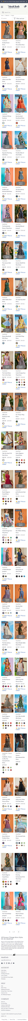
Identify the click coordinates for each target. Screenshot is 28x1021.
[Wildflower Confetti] (3, 50)
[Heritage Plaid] (17, 726)
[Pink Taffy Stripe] (11, 770)
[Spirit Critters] (24, 382)
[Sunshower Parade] (22, 723)
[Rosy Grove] (6, 613)
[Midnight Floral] (24, 460)
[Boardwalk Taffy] (3, 196)
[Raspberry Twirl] (8, 768)
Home (2, 15)
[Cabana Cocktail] (3, 576)
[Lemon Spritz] (19, 723)
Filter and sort (20, 18)
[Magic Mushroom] (22, 576)
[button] (25, 6)
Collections (7, 15)
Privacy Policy (4, 1019)
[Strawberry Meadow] (22, 385)
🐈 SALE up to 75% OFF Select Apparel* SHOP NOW (14, 1)
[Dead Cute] (11, 686)
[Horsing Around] (22, 382)
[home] (13, 7)
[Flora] (6, 233)
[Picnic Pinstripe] (24, 723)
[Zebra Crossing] (17, 233)
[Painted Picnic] (3, 123)
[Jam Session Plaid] (3, 843)
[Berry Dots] (8, 686)
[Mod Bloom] (3, 306)
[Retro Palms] (17, 160)
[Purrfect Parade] (19, 463)
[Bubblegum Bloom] (3, 613)
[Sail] (3, 460)
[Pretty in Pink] (19, 806)
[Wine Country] (17, 460)
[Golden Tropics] (17, 343)
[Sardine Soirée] (19, 196)
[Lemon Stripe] (8, 770)
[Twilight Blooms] (17, 380)
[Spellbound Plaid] (17, 884)
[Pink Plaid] (17, 465)
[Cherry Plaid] (19, 460)
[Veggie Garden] (22, 726)
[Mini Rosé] (19, 576)
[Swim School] (19, 726)
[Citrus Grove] (17, 463)
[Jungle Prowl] (17, 499)
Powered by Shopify (17, 1014)
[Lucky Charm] (17, 538)
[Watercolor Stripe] (17, 306)
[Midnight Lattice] (3, 86)
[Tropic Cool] (3, 233)
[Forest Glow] (8, 920)
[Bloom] (6, 576)
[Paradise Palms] (17, 723)
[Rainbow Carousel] (6, 768)
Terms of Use (12, 1019)
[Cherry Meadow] (8, 613)
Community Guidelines (22, 1019)
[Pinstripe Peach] (24, 726)
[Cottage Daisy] (3, 770)
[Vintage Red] (22, 460)
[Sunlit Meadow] (24, 380)
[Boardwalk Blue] (17, 613)
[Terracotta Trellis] (17, 50)
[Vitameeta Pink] (3, 380)
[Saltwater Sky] (3, 343)
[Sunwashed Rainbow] (11, 768)
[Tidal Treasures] (17, 270)
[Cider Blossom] (22, 463)
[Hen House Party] (3, 773)
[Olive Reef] (17, 650)
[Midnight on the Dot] (17, 806)
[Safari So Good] (17, 422)
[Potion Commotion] (19, 382)
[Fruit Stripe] (22, 380)
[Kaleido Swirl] (6, 920)
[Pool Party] (17, 123)
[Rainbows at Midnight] (3, 768)
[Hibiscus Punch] (17, 920)
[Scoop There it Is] (3, 160)
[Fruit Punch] (17, 385)
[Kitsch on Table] (19, 465)
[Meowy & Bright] (24, 463)
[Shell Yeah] (17, 382)
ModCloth (11, 1014)
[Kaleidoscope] (19, 380)
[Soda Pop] (19, 306)
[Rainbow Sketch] (11, 613)
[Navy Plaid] (19, 385)
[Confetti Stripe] (3, 423)
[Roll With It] (24, 576)
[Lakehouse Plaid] (17, 196)
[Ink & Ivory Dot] (17, 576)
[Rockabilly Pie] (6, 686)
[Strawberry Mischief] (24, 385)
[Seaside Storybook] (6, 770)
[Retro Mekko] (3, 686)
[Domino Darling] (17, 86)
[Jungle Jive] (3, 270)
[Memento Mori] (17, 764)
